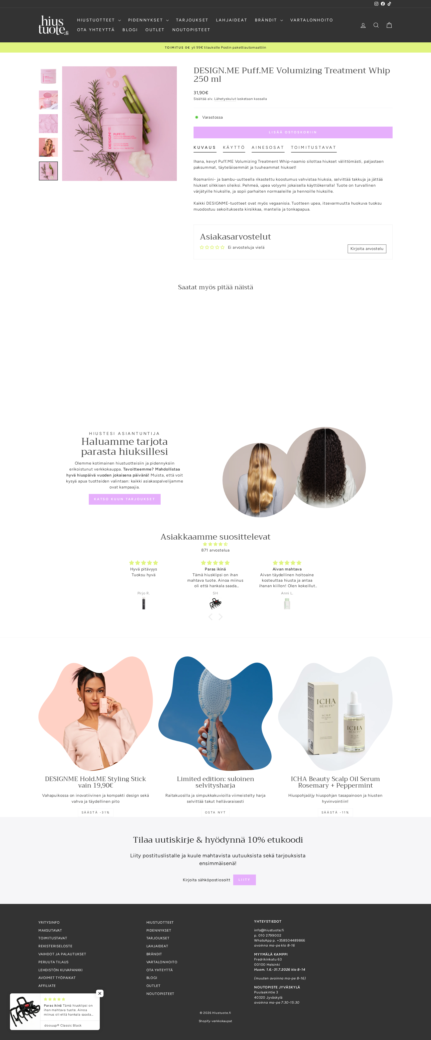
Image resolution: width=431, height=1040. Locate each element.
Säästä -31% (96, 812)
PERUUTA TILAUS (53, 962)
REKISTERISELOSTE (55, 946)
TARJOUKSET (192, 20)
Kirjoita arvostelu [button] (367, 248)
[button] (211, 616)
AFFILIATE (47, 986)
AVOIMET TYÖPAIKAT (57, 978)
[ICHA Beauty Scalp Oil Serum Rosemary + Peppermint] (335, 713)
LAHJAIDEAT (231, 20)
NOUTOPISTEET (191, 29)
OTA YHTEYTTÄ (96, 29)
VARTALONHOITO (311, 20)
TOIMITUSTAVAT (52, 938)
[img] (215, 544)
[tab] (205, 149)
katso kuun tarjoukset (124, 499)
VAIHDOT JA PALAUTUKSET (62, 954)
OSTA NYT (215, 812)
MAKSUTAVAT (50, 930)
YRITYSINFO (49, 922)
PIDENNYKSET (146, 20)
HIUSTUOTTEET (97, 20)
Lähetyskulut (225, 99)
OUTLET (155, 29)
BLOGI (130, 29)
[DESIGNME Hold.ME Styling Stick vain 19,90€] (95, 713)
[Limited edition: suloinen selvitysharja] (215, 713)
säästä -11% (335, 812)
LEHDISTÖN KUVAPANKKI (60, 970)
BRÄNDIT (267, 20)
